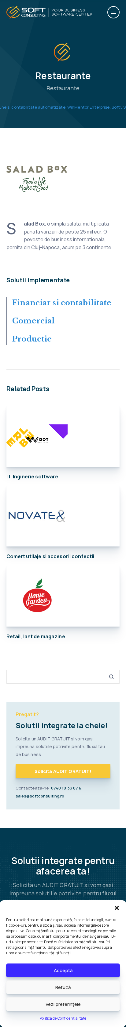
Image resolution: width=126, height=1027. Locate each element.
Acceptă (63, 970)
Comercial (33, 320)
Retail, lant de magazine (35, 636)
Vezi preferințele (63, 1004)
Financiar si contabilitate (61, 302)
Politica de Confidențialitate (63, 1018)
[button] (117, 908)
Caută (109, 676)
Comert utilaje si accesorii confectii (50, 556)
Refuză (63, 987)
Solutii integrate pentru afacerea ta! (62, 865)
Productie (32, 338)
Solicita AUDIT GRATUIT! (63, 771)
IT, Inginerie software (32, 476)
